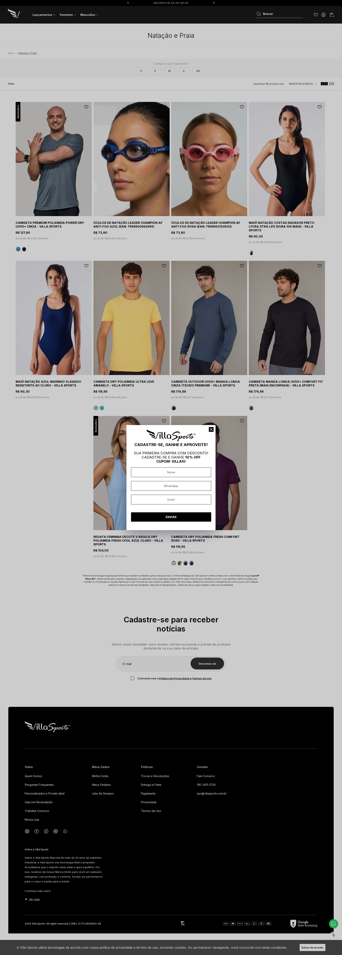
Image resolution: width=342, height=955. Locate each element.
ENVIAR (171, 517)
